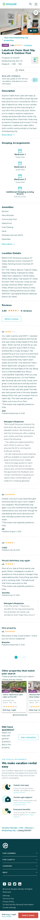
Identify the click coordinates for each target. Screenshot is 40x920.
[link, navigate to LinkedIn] (20, 883)
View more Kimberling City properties (16, 39)
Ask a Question (28, 737)
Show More (7, 135)
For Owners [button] (9, 853)
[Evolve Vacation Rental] (10, 4)
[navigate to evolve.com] (5, 846)
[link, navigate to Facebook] (4, 883)
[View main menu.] (36, 4)
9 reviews (28, 45)
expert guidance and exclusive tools (22, 803)
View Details (6, 916)
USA (21, 828)
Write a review (12, 319)
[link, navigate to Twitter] (14, 883)
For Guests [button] (9, 860)
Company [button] (7, 866)
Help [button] (5, 872)
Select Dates (28, 915)
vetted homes (19, 792)
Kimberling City (9, 830)
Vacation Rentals (9, 828)
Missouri (29, 828)
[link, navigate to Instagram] (9, 883)
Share (21, 70)
